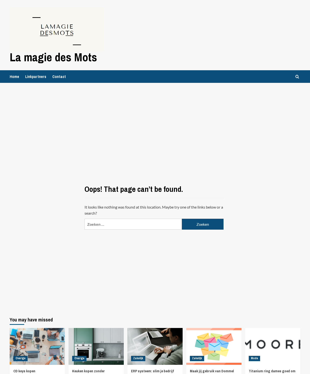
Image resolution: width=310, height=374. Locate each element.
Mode (254, 358)
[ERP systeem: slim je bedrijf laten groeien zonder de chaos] (155, 346)
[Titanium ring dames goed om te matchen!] (272, 346)
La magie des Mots (53, 57)
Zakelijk (138, 358)
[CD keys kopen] (37, 346)
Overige (20, 358)
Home (14, 76)
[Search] (297, 76)
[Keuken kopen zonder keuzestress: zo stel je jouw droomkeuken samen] (96, 346)
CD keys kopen (24, 371)
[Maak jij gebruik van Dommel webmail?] (213, 346)
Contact (59, 76)
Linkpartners (35, 76)
